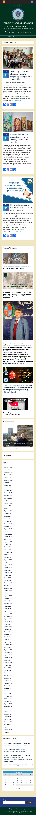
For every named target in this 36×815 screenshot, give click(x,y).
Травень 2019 (8, 683)
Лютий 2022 (7, 606)
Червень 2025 (8, 503)
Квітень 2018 (7, 711)
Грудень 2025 (7, 487)
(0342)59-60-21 (10, 30)
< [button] (5, 446)
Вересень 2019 (8, 678)
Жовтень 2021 (8, 616)
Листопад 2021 (8, 614)
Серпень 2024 (8, 529)
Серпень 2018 (8, 704)
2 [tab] (18, 448)
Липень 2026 (7, 469)
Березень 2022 (8, 603)
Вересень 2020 (8, 650)
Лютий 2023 (7, 575)
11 (17, 778)
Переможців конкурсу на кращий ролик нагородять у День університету (21, 207)
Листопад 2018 (8, 696)
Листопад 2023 (8, 552)
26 (22, 782)
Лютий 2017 (7, 732)
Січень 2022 (7, 608)
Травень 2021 (8, 629)
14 (30, 778)
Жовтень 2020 (8, 647)
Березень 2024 (8, 542)
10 (13, 778)
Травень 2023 (8, 567)
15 (5, 780)
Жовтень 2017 (8, 724)
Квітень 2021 (7, 632)
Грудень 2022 (7, 580)
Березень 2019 (8, 688)
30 (9, 784)
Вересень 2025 (8, 495)
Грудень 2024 (7, 518)
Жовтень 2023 (8, 554)
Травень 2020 (8, 657)
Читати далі (18, 100)
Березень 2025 (8, 511)
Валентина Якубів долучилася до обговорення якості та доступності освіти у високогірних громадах (17, 745)
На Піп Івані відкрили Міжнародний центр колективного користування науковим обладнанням (15, 751)
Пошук (5, 800)
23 (9, 782)
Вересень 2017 (8, 727)
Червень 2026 (8, 472)
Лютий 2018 (7, 716)
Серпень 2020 (8, 652)
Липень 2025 (7, 500)
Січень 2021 (7, 639)
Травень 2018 (8, 709)
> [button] (31, 446)
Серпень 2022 (8, 590)
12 (22, 778)
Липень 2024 (7, 531)
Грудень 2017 (7, 719)
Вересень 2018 (8, 701)
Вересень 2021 (8, 619)
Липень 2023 (7, 562)
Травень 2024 (8, 536)
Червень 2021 (8, 626)
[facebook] (15, 5)
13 (26, 778)
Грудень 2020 (7, 642)
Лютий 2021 (7, 637)
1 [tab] (16, 448)
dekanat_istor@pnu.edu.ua (13, 32)
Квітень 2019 (7, 686)
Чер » (19, 788)
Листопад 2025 (8, 490)
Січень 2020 (7, 668)
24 (13, 782)
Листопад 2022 (8, 583)
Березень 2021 (8, 634)
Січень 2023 (7, 578)
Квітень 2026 (7, 477)
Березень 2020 (8, 662)
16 (9, 780)
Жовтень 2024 (8, 523)
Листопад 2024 (8, 521)
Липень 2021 (7, 624)
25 (17, 782)
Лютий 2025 (7, 513)
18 (17, 780)
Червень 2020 (8, 655)
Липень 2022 (7, 593)
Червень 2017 (8, 729)
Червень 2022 (8, 596)
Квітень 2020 (7, 660)
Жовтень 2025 (8, 493)
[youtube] (21, 5)
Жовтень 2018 (8, 698)
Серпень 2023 (8, 560)
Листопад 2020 (8, 644)
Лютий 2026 (7, 482)
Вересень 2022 (8, 588)
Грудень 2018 (7, 693)
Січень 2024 (7, 547)
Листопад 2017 (8, 722)
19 (22, 780)
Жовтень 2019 (8, 675)
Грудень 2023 (7, 549)
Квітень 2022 (7, 601)
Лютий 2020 (7, 665)
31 (13, 784)
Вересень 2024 (8, 526)
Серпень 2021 (8, 621)
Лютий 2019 (7, 691)
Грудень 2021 (7, 611)
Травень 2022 (8, 598)
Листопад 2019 (8, 673)
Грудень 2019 (7, 670)
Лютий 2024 (7, 544)
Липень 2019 (7, 680)
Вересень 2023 (8, 557)
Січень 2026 (7, 485)
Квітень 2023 (7, 570)
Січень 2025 (7, 516)
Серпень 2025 (8, 498)
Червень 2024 (8, 534)
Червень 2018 (8, 706)
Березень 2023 (8, 572)
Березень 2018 (8, 714)
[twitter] (18, 5)
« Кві (16, 788)
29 (5, 784)
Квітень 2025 (7, 508)
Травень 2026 (8, 475)
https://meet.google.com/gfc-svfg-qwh (14, 363)
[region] (18, 435)
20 (26, 780)
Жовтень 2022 (8, 585)
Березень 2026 (8, 480)
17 (13, 780)
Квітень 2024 (7, 539)
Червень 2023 (8, 565)
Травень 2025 (8, 505)
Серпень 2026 (8, 467)
